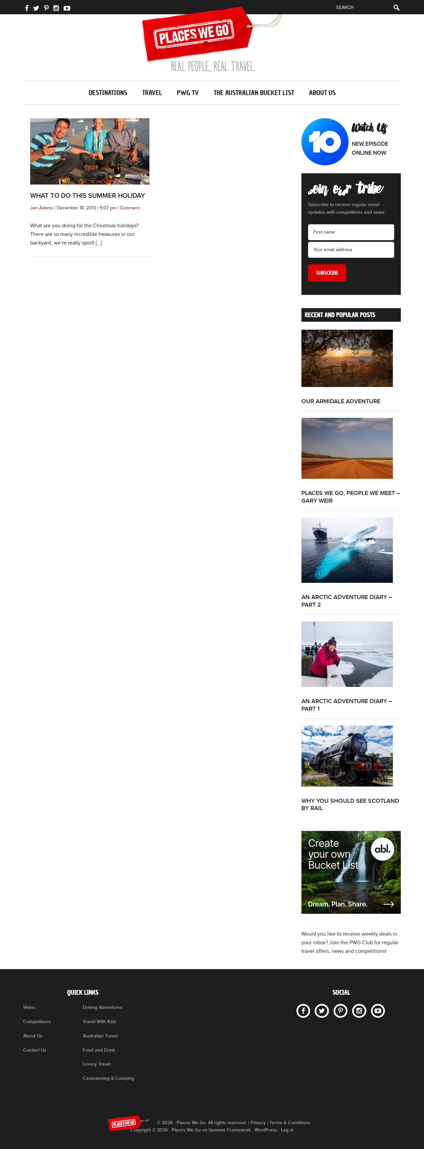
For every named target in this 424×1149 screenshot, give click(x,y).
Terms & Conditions (289, 1122)
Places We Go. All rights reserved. (212, 1122)
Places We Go (212, 39)
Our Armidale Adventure (340, 401)
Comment (129, 208)
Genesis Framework (230, 1130)
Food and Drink (99, 1050)
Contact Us (34, 1050)
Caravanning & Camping (108, 1078)
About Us (32, 1036)
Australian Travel (100, 1036)
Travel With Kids (99, 1021)
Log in (287, 1130)
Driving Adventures (103, 1007)
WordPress (265, 1130)
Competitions (37, 1021)
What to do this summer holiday (87, 196)
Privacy (258, 1122)
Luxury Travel (97, 1064)
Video (29, 1007)
